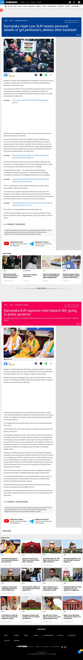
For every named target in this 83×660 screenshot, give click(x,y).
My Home (10, 6)
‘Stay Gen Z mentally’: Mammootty (30, 275)
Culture (6, 640)
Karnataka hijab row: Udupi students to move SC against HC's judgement (72, 588)
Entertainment (52, 6)
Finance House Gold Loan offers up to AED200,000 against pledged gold (51, 275)
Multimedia (75, 6)
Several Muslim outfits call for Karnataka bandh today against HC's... (31, 588)
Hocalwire (53, 654)
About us (31, 646)
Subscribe (39, 2)
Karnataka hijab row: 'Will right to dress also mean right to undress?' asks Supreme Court (30, 180)
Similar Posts (5, 538)
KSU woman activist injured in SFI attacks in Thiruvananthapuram (11, 275)
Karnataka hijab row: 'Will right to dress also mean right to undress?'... (51, 560)
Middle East (31, 6)
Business (38, 6)
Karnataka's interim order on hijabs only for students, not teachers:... (31, 616)
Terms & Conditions (55, 646)
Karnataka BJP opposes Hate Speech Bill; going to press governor (30, 101)
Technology (60, 6)
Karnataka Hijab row (20, 224)
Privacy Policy (45, 646)
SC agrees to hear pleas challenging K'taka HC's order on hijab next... (9, 588)
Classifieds (32, 2)
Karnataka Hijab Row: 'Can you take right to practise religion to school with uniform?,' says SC (32, 204)
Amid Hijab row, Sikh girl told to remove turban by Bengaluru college (10, 616)
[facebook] (36, 75)
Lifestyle (67, 6)
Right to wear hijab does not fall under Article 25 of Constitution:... (72, 616)
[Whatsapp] (46, 75)
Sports (44, 6)
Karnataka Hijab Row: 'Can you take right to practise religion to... (72, 560)
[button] (2, 2)
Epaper (22, 2)
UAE (44, 270)
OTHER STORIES (6, 253)
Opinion (25, 6)
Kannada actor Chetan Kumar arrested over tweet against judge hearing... (51, 616)
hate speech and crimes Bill (22, 501)
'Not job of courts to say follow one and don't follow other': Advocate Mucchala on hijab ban (30, 156)
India (15, 6)
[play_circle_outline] (11, 262)
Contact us (38, 646)
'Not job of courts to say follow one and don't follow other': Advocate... (30, 560)
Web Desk (12, 76)
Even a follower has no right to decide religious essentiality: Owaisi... (50, 588)
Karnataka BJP (11, 224)
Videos (4, 270)
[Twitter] (41, 75)
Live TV (27, 2)
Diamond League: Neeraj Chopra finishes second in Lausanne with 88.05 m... (71, 275)
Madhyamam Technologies (38, 654)
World (19, 6)
